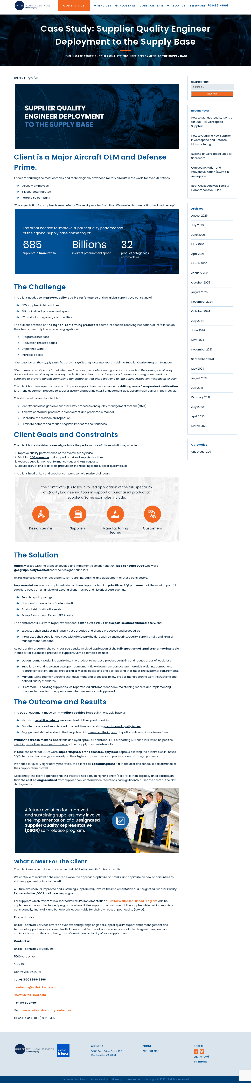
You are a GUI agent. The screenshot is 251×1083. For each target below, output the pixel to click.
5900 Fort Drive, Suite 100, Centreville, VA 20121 (107, 1053)
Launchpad (201, 1056)
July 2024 (197, 321)
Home (68, 56)
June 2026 (198, 235)
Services (104, 6)
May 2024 (197, 340)
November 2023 (202, 349)
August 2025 (199, 292)
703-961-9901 (151, 1051)
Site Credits (133, 1079)
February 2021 (200, 397)
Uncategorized (201, 452)
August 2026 (199, 216)
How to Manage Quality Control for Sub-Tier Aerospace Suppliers (212, 122)
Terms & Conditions (74, 1079)
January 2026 (200, 273)
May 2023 (197, 369)
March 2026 (199, 263)
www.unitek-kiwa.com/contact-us (47, 1010)
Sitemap (117, 1079)
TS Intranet (201, 1061)
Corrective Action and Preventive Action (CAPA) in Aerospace (210, 172)
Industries (127, 6)
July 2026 (197, 225)
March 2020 (199, 426)
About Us (178, 6)
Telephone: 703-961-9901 (209, 6)
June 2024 (198, 330)
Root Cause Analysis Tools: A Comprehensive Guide (210, 188)
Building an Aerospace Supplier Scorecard (212, 156)
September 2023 (202, 359)
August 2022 (199, 378)
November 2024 (202, 302)
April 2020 (198, 416)
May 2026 (197, 244)
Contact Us (74, 6)
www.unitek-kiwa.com (30, 995)
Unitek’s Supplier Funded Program (133, 901)
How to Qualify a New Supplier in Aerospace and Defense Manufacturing (211, 140)
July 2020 (197, 407)
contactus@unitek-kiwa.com (35, 987)
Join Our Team (151, 6)
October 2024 (200, 311)
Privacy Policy (99, 1079)
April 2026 (198, 254)
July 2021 (197, 388)
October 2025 (200, 283)
